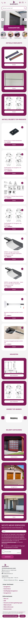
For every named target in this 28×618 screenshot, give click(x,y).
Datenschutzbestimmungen (9, 542)
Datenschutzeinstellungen (10, 616)
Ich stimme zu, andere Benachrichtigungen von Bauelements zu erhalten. (14, 546)
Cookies (22, 616)
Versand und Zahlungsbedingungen (13, 602)
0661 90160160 (6, 571)
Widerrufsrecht (7, 605)
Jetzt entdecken (14, 375)
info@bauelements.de (8, 573)
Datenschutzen (8, 609)
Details (14, 64)
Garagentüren (7, 593)
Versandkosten (21, 611)
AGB (5, 600)
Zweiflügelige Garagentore (11, 591)
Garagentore (14, 487)
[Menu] (25, 2)
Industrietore (14, 457)
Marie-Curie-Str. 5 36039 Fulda (9, 570)
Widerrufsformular (8, 607)
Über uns (6, 598)
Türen (14, 517)
